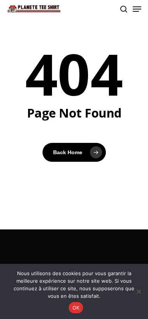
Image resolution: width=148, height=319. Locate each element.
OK (76, 308)
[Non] (138, 291)
